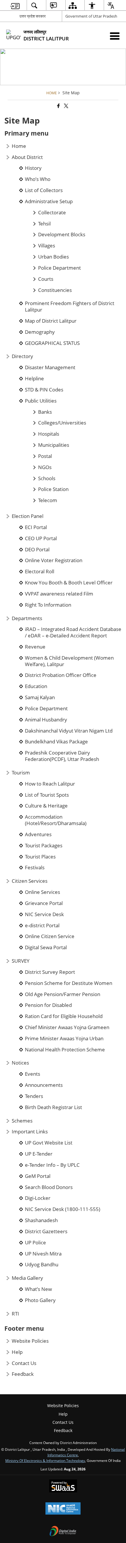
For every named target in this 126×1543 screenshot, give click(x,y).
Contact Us (24, 1363)
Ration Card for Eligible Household (64, 1016)
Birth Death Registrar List (53, 1107)
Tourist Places (40, 856)
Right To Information (48, 605)
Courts (45, 279)
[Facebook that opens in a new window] (58, 106)
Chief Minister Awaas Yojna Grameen (67, 1027)
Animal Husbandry (46, 719)
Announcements (44, 1085)
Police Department (59, 268)
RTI (15, 1314)
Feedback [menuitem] (63, 1430)
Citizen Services (29, 881)
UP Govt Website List (48, 1143)
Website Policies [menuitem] (63, 1405)
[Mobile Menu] (115, 36)
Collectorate (52, 212)
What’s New (38, 1289)
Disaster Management (50, 367)
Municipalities (53, 445)
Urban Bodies (53, 257)
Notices (20, 1063)
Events (32, 1074)
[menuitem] (15, 5)
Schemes (22, 1121)
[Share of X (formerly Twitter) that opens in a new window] (65, 106)
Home (19, 146)
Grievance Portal (44, 903)
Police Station (53, 489)
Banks (45, 412)
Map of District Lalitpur (50, 321)
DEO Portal (37, 549)
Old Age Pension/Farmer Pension (62, 994)
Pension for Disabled (48, 1005)
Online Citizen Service (49, 936)
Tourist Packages (43, 845)
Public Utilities (41, 401)
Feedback (23, 1374)
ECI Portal (36, 527)
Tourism (21, 772)
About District (27, 157)
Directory (22, 356)
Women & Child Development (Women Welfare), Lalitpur (69, 661)
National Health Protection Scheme (65, 1049)
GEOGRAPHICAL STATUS (52, 343)
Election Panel (27, 516)
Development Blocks (61, 234)
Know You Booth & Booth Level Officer (69, 582)
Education (36, 686)
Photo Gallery (40, 1300)
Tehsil (44, 223)
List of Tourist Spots (47, 795)
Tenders (34, 1096)
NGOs (45, 467)
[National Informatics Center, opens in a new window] (63, 1509)
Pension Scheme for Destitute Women (68, 983)
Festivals (35, 867)
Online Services (42, 892)
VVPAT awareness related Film (59, 594)
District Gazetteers (46, 1231)
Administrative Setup (49, 201)
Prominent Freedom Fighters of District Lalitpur (69, 306)
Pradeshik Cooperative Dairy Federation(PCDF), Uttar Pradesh (62, 756)
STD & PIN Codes (44, 389)
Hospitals (48, 434)
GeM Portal (37, 1176)
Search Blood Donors (49, 1187)
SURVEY (21, 961)
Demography (40, 332)
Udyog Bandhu (41, 1264)
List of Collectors (44, 190)
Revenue (35, 647)
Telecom (47, 500)
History (33, 168)
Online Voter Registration (53, 560)
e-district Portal (42, 925)
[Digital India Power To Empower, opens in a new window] (63, 1531)
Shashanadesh (41, 1220)
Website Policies (30, 1341)
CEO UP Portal (41, 538)
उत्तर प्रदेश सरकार (32, 16)
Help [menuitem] (63, 1414)
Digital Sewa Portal (46, 947)
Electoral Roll (39, 571)
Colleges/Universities (62, 423)
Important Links (30, 1131)
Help (17, 1352)
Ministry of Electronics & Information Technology (45, 1460)
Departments (27, 618)
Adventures (38, 834)
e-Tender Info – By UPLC (52, 1165)
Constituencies (55, 290)
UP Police (35, 1242)
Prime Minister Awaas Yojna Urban (64, 1038)
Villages (46, 245)
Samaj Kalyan (40, 697)
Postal (45, 456)
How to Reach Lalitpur (50, 784)
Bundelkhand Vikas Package (56, 741)
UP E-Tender (38, 1154)
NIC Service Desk (44, 914)
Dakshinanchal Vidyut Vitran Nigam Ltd (69, 731)
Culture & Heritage (46, 806)
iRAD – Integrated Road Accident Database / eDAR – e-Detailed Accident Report (73, 632)
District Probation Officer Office (60, 675)
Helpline (34, 378)
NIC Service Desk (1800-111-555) (62, 1209)
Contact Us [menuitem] (63, 1422)
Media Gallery (27, 1278)
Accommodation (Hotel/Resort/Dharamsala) (55, 820)
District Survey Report (50, 972)
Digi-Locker (37, 1198)
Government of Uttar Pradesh (91, 16)
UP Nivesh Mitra (43, 1254)
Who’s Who (37, 179)
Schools (46, 478)
